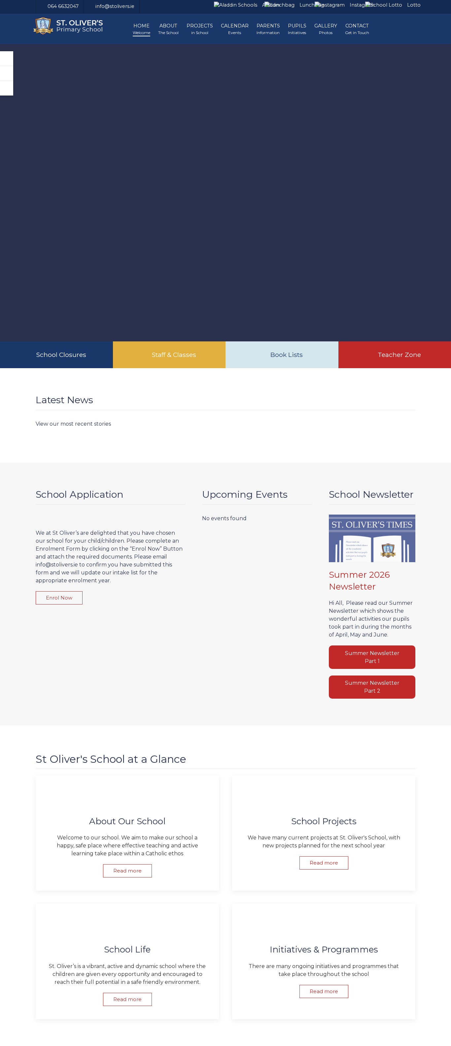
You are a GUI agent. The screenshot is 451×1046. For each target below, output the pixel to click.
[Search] (6, 73)
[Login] (6, 58)
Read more (127, 871)
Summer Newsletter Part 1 (372, 657)
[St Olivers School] (73, 26)
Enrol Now (59, 598)
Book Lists (286, 355)
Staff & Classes (174, 355)
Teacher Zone (399, 355)
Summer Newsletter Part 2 (372, 687)
